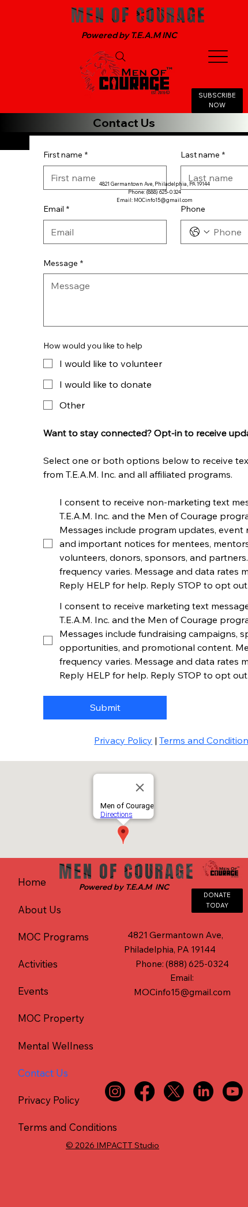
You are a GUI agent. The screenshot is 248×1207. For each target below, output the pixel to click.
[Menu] (218, 56)
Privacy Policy (49, 1100)
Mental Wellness (55, 1046)
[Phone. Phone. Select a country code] (199, 232)
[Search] (120, 56)
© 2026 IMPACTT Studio (112, 1145)
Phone (193, 209)
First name (65, 154)
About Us (39, 910)
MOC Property (51, 1018)
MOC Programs (53, 937)
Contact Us (43, 1073)
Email (56, 209)
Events (33, 991)
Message (63, 263)
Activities (38, 964)
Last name (203, 154)
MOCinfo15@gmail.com (163, 200)
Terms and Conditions (67, 1127)
